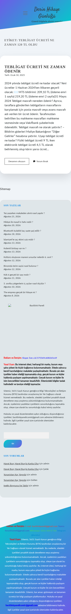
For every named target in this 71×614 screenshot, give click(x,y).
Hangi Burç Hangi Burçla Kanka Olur (21, 464)
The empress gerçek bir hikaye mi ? (20, 292)
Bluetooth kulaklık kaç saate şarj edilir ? (22, 231)
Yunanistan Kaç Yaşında (15, 475)
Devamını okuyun (18, 162)
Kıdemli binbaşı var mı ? (15, 248)
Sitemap (5, 189)
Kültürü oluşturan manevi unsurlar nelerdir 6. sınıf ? (28, 257)
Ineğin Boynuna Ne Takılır (16, 485)
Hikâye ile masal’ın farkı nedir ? (18, 222)
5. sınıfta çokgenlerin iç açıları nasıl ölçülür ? (25, 283)
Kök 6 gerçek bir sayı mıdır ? (17, 275)
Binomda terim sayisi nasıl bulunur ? (21, 266)
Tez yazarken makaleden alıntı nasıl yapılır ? (24, 213)
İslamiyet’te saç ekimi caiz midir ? (19, 239)
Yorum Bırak (42, 161)
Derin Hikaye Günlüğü (47, 13)
